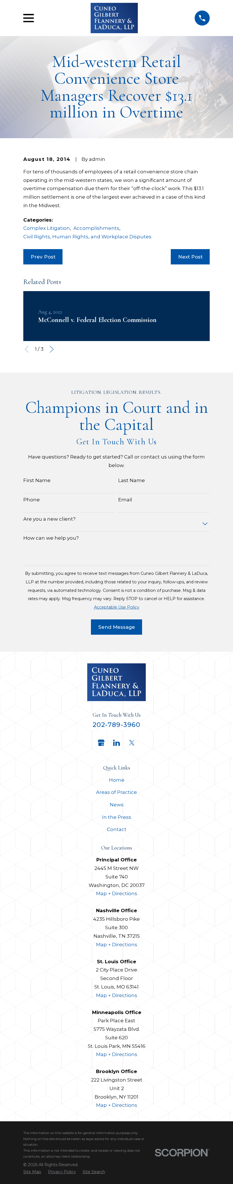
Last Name (131, 480)
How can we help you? (51, 538)
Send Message (116, 627)
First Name (37, 480)
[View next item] (51, 349)
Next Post (190, 257)
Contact (116, 829)
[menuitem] (32, 1171)
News (117, 804)
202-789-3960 (117, 725)
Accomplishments (96, 228)
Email (125, 499)
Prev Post (43, 257)
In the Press (116, 817)
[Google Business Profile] (101, 742)
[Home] (114, 18)
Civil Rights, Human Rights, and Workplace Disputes (87, 236)
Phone (31, 499)
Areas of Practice (116, 792)
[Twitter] (131, 742)
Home (116, 780)
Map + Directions (116, 893)
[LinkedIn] (116, 742)
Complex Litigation (46, 228)
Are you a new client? (49, 519)
